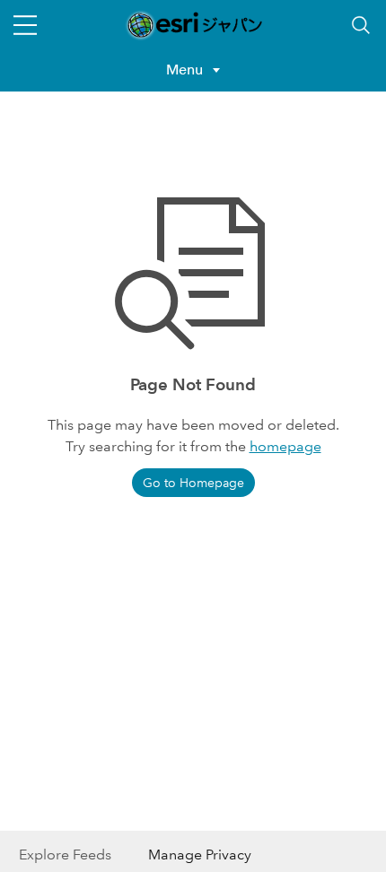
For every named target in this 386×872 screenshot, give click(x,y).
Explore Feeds (65, 854)
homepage (285, 446)
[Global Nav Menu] (25, 25)
